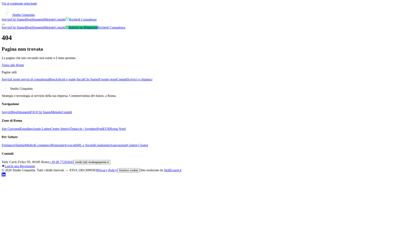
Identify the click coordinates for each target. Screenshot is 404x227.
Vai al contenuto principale (19, 3)
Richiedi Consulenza (83, 19)
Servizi (6, 19)
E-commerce (42, 145)
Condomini (102, 145)
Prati (100, 129)
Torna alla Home (13, 65)
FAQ (33, 112)
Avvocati (70, 145)
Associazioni (118, 145)
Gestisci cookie (128, 170)
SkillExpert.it (172, 170)
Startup (20, 145)
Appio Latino (41, 129)
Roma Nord (118, 129)
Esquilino (26, 129)
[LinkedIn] (3, 175)
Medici (29, 145)
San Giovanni (11, 129)
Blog (28, 19)
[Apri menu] (3, 24)
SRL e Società (85, 145)
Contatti (60, 19)
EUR (106, 129)
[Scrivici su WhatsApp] (67, 19)
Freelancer (9, 145)
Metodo (49, 19)
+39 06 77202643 (61, 162)
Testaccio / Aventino (83, 129)
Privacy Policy (107, 170)
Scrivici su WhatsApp (83, 27)
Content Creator (137, 145)
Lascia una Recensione (20, 166)
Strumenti (38, 19)
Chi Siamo (18, 19)
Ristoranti (57, 145)
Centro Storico (60, 129)
